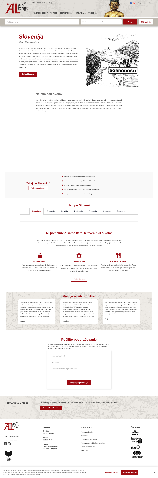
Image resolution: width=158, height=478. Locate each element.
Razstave (84, 436)
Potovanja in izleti (87, 432)
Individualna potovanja (89, 439)
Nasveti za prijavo (10, 440)
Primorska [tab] (93, 211)
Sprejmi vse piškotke (129, 472)
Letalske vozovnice (88, 447)
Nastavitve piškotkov (112, 472)
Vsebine (92, 13)
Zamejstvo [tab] (121, 211)
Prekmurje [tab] (78, 211)
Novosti (53, 13)
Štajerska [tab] (107, 211)
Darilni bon (84, 450)
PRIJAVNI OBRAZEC (51, 408)
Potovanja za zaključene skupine (93, 443)
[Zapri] (154, 472)
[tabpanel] (79, 218)
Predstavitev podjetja (11, 436)
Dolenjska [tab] (36, 211)
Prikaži (130, 22)
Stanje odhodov (40, 13)
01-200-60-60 (41, 3)
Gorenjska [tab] (51, 211)
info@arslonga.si (53, 3)
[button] (28, 74)
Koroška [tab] (64, 211)
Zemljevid (147, 22)
